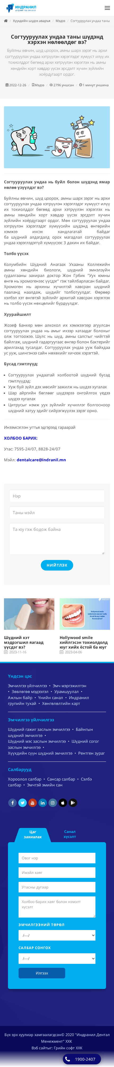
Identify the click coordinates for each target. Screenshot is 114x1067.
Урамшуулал (66, 691)
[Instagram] (53, 803)
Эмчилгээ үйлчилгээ (27, 685)
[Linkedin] (42, 803)
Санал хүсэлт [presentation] (70, 834)
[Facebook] (12, 803)
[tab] (32, 834)
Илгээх (42, 972)
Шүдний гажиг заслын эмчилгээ (39, 729)
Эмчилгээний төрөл (42, 924)
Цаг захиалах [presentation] (33, 834)
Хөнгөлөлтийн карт (61, 703)
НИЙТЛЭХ (57, 565)
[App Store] (63, 803)
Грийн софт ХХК (68, 1047)
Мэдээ (60, 21)
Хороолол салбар (24, 779)
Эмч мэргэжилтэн (69, 685)
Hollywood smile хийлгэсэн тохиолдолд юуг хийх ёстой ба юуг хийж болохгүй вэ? (84, 644)
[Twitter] (22, 803)
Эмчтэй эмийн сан (45, 784)
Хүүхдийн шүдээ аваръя (31, 21)
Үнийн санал (50, 697)
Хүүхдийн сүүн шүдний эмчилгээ (40, 753)
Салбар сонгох (35, 947)
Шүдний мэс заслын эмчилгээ (37, 741)
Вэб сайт (39, 1047)
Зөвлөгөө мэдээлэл (30, 691)
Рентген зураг (91, 753)
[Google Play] (73, 803)
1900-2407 (85, 1059)
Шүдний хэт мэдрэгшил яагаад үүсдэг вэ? (23, 642)
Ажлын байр (20, 697)
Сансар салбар (61, 779)
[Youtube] (32, 803)
